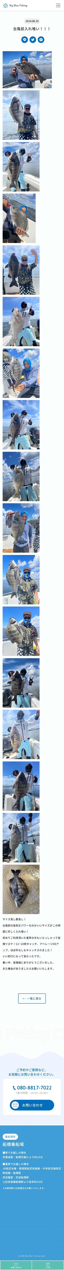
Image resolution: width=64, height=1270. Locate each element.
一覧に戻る (34, 998)
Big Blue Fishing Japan (15, 5)
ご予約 (48, 1267)
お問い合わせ (32, 1105)
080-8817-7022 (33, 1089)
